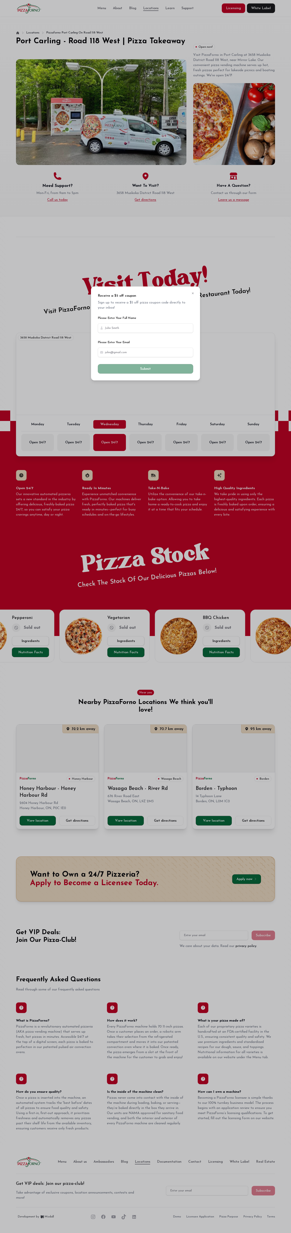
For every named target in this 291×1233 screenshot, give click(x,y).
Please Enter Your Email (114, 342)
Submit (145, 369)
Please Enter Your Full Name (117, 318)
